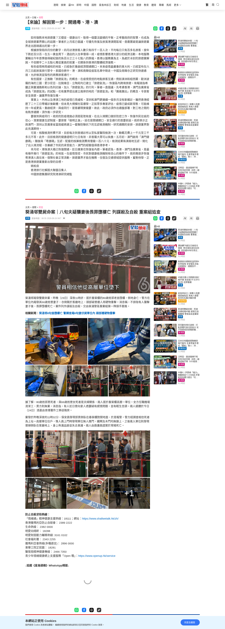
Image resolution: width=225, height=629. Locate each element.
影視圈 (181, 64)
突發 (180, 48)
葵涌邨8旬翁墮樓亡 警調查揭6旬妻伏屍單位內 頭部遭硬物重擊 (77, 313)
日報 (34, 17)
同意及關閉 (189, 622)
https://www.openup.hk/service (96, 555)
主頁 (27, 17)
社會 (180, 96)
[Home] (20, 4)
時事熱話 (182, 160)
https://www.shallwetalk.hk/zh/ (100, 518)
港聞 (41, 17)
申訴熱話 (182, 112)
